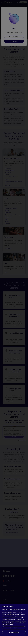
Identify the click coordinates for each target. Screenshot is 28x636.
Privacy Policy (9, 624)
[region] (14, 620)
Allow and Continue (14, 632)
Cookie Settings (14, 628)
